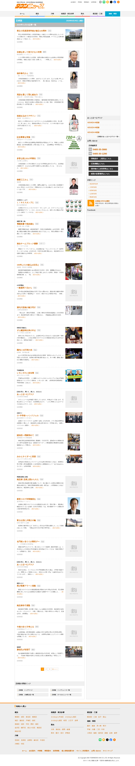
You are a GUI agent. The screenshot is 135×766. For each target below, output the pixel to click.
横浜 (37, 13)
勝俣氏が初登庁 (23, 650)
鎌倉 (93, 726)
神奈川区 (18, 731)
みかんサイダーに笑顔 (26, 456)
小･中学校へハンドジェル (28, 415)
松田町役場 (93, 190)
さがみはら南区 (70, 717)
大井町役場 (93, 187)
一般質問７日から (24, 288)
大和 (52, 729)
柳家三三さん (22, 180)
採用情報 (93, 2)
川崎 (52, 13)
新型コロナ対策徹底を (26, 499)
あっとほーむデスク (25, 394)
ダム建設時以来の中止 (26, 330)
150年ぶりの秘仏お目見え (28, 265)
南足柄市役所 (94, 184)
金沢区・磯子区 (20, 728)
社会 (37, 202)
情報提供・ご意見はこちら (101, 158)
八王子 (70, 720)
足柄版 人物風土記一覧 (26, 694)
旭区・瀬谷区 (19, 720)
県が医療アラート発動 (26, 586)
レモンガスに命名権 (25, 373)
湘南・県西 (113, 13)
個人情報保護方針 (68, 751)
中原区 (42, 740)
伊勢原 (67, 733)
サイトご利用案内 (82, 751)
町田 (65, 720)
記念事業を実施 (23, 137)
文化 (49, 30)
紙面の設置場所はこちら (100, 174)
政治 (37, 626)
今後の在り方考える (25, 627)
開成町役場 (93, 197)
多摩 (76, 720)
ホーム (22, 13)
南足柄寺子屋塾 (23, 605)
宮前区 (17, 740)
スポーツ (42, 243)
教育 (44, 52)
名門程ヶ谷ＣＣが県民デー (28, 542)
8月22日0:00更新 (93, 127)
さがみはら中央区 (57, 717)
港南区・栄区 (19, 724)
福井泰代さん (22, 73)
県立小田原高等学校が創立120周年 (32, 31)
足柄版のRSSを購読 (102, 201)
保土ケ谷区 (31, 728)
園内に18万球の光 (24, 350)
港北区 (28, 717)
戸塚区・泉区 (30, 720)
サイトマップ (108, 751)
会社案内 (73, 2)
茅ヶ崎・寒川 (101, 726)
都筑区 (34, 717)
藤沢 (88, 726)
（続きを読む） (36, 39)
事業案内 (86, 2)
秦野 (115, 733)
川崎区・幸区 (19, 744)
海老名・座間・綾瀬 (63, 729)
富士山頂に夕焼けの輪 (26, 520)
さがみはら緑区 (56, 720)
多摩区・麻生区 (32, 740)
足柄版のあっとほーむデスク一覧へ (108, 136)
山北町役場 (93, 193)
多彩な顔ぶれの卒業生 (26, 158)
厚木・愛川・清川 (57, 733)
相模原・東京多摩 (67, 13)
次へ (53, 669)
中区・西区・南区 (32, 724)
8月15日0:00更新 (93, 132)
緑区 (22, 717)
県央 (82, 13)
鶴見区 (39, 728)
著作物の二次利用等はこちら (102, 169)
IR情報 (80, 2)
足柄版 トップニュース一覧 (61, 690)
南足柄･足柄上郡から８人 (28, 479)
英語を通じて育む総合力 (27, 95)
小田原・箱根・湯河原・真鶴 (97, 733)
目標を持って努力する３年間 (29, 52)
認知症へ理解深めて (25, 435)
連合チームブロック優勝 (27, 244)
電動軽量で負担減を (25, 224)
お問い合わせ (96, 751)
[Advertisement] (103, 73)
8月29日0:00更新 (93, 122)
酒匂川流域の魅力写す (26, 307)
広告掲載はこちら (98, 164)
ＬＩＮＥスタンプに (25, 202)
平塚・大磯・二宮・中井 (96, 729)
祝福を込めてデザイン (26, 116)
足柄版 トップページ (25, 690)
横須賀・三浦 (97, 13)
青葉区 (17, 717)
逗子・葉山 (102, 717)
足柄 (110, 733)
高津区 (23, 740)
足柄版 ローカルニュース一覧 (61, 694)
